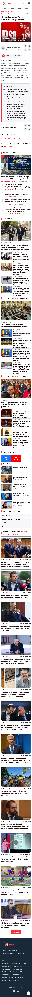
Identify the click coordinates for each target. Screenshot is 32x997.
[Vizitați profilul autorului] (3, 48)
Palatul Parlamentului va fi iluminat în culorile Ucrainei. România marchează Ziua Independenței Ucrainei (16, 105)
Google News (8, 146)
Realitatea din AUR (6, 969)
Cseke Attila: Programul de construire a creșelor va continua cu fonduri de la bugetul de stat (15, 892)
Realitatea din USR (6, 966)
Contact (4, 950)
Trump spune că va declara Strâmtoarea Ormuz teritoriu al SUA (16, 193)
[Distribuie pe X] (29, 49)
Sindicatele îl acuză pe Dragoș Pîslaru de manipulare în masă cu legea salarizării (15, 925)
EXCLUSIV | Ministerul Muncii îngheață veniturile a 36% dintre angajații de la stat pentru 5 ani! (15, 179)
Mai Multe (16, 932)
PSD (14, 138)
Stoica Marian (26, 592)
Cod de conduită (21, 953)
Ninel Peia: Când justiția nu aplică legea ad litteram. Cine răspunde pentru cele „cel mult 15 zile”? (15, 628)
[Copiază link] (25, 46)
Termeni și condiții (12, 950)
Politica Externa (9, 189)
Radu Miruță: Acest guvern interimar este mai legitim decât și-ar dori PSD (14, 596)
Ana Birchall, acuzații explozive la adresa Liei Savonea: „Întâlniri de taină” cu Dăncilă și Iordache (20, 444)
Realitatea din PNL (17, 974)
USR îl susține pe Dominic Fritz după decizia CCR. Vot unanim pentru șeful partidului (14, 405)
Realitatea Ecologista (18, 969)
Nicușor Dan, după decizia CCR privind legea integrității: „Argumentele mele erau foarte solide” (21, 424)
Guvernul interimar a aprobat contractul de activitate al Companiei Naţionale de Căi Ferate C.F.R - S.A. (21, 258)
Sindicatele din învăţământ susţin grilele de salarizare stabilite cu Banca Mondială (15, 793)
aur (19, 138)
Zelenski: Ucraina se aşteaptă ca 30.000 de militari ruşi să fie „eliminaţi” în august (17, 201)
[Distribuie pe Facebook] (29, 46)
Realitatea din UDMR (18, 972)
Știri (8, 8)
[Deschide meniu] (29, 3)
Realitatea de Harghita (7, 977)
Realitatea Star (25, 963)
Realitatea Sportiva (15, 963)
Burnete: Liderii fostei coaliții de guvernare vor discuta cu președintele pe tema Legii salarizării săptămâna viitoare (15, 827)
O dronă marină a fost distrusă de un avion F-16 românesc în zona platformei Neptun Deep (21, 281)
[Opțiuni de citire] (28, 993)
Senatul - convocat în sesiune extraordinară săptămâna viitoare (18, 90)
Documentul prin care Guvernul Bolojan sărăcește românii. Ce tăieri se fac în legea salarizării (15, 859)
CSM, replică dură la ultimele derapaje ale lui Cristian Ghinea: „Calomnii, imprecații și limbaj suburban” (15, 694)
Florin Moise (15, 47)
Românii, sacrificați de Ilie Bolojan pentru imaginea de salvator (16, 97)
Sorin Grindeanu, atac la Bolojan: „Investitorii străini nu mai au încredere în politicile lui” (21, 433)
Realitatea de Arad (6, 980)
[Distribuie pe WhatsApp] (25, 49)
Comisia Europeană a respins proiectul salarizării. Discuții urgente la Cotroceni (20, 414)
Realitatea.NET (5, 963)
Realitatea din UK (19, 977)
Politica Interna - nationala (16, 8)
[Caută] (24, 3)
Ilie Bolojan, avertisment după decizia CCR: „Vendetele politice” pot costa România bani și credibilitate (21, 291)
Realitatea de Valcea (18, 980)
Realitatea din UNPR (18, 966)
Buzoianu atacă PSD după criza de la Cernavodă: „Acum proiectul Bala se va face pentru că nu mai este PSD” (17, 209)
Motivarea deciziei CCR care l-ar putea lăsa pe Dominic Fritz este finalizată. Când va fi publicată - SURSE (15, 727)
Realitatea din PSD (25, 559)
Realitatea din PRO (6, 974)
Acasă (4, 8)
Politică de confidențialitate (8, 953)
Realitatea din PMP (6, 972)
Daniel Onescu (26, 821)
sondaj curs (6, 138)
